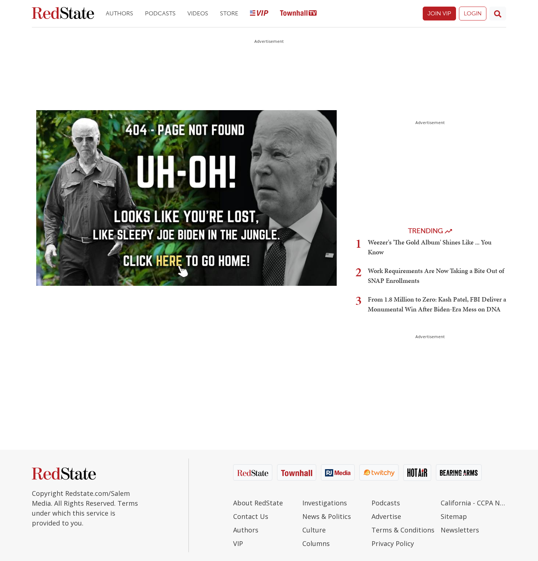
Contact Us (250, 516)
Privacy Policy (392, 543)
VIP (238, 543)
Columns (316, 543)
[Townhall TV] (298, 13)
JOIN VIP (439, 13)
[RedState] (63, 13)
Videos (197, 13)
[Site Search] (497, 13)
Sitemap (454, 516)
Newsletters (460, 530)
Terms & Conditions (402, 530)
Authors (119, 13)
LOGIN (473, 13)
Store (229, 13)
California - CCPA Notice (473, 502)
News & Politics (326, 516)
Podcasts (160, 13)
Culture (314, 530)
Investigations (324, 502)
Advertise (386, 516)
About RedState (258, 502)
